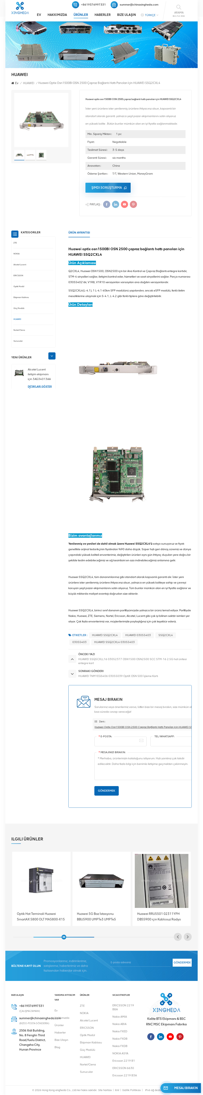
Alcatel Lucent (19, 264)
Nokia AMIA (119, 1016)
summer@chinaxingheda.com (139, 4)
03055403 (79, 642)
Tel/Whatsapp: (164, 736)
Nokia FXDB (119, 1038)
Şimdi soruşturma (106, 187)
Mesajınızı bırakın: (112, 752)
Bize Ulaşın (126, 15)
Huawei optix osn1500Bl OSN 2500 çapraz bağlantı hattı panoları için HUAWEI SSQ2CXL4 (149, 727)
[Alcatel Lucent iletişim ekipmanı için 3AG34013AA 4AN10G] (19, 373)
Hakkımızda (57, 15)
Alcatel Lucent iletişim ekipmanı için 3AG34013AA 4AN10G (39, 375)
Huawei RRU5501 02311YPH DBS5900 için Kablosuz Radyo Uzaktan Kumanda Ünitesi (92, 916)
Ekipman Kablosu (21, 297)
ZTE (15, 243)
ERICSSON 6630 (123, 1068)
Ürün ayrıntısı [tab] (79, 232)
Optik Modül (18, 286)
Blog (57, 1047)
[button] (52, 356)
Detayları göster (40, 386)
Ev (39, 15)
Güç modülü (18, 308)
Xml (117, 1090)
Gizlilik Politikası (131, 1090)
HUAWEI (28, 83)
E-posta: (105, 736)
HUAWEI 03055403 (138, 635)
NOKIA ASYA (120, 1053)
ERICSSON (18, 275)
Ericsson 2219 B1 (123, 1060)
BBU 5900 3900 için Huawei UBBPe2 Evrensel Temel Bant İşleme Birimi (150, 916)
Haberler (103, 15)
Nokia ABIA (119, 1024)
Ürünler (81, 15)
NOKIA (16, 254)
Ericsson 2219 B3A (124, 1075)
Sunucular (18, 341)
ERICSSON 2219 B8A (123, 1007)
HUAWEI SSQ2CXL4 (105, 635)
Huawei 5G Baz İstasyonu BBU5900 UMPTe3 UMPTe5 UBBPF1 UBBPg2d (29, 916)
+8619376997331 (93, 4)
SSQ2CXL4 (165, 635)
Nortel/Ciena (19, 330)
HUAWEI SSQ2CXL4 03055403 (114, 642)
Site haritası (105, 1090)
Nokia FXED (119, 1031)
